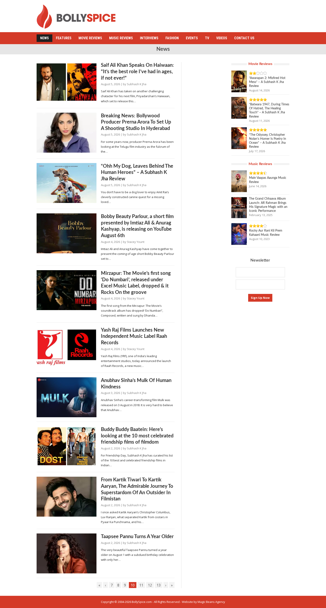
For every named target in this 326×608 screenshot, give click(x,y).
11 (141, 585)
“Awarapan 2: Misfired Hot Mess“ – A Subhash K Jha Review (267, 82)
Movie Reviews (90, 38)
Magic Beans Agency (211, 602)
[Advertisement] (208, 14)
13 (159, 585)
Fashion (172, 38)
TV (207, 38)
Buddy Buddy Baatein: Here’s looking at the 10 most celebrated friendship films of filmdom (137, 436)
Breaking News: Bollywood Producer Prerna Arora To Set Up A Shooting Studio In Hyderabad (136, 122)
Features (63, 38)
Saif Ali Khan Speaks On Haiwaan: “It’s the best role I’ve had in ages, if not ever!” (137, 71)
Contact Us (244, 38)
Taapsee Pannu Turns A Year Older (137, 536)
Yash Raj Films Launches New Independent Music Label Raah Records (134, 336)
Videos (221, 38)
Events (192, 38)
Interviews (149, 38)
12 (150, 585)
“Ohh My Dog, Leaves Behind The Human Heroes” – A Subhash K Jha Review (137, 172)
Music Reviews (121, 38)
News (44, 38)
